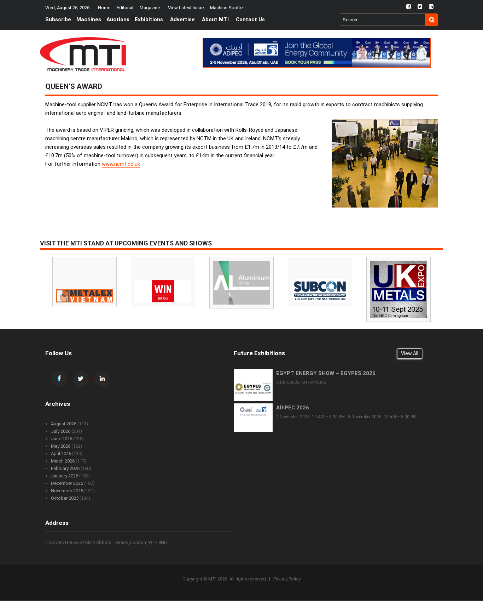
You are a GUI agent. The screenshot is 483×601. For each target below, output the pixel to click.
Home (104, 7)
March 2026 (63, 461)
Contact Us (250, 19)
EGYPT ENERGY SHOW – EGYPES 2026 (326, 373)
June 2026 (61, 438)
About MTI (215, 19)
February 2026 (65, 468)
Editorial (125, 7)
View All (409, 353)
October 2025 (64, 498)
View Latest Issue (186, 7)
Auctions (117, 19)
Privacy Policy (287, 579)
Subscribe (58, 19)
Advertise (182, 19)
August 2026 (63, 423)
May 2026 (60, 446)
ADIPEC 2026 (292, 407)
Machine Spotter (227, 7)
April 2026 (61, 453)
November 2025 (67, 490)
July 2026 (60, 431)
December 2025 (67, 483)
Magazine (150, 7)
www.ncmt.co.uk (121, 164)
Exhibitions (149, 19)
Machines (88, 19)
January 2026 (64, 475)
